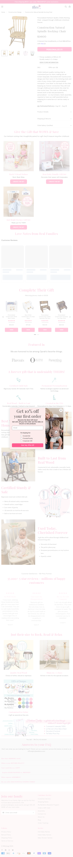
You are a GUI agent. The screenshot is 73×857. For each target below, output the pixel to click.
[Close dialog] (60, 410)
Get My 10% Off (27, 445)
